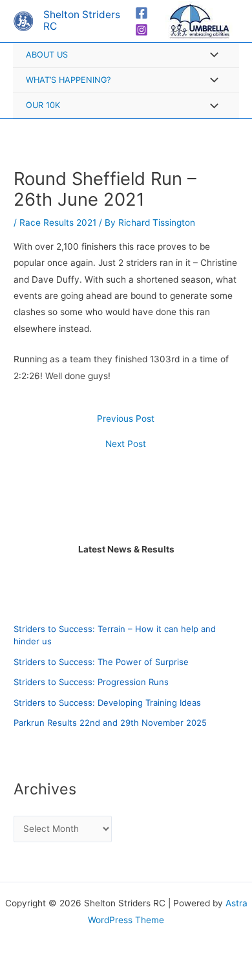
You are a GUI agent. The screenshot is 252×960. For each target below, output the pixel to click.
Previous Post (125, 419)
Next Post (125, 444)
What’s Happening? (68, 80)
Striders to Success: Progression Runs (91, 682)
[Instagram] (141, 29)
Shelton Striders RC (81, 20)
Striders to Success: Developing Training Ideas (107, 702)
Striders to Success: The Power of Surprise (101, 662)
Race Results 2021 (57, 222)
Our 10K (43, 105)
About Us (47, 55)
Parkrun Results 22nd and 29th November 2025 (110, 722)
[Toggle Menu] (210, 56)
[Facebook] (141, 12)
